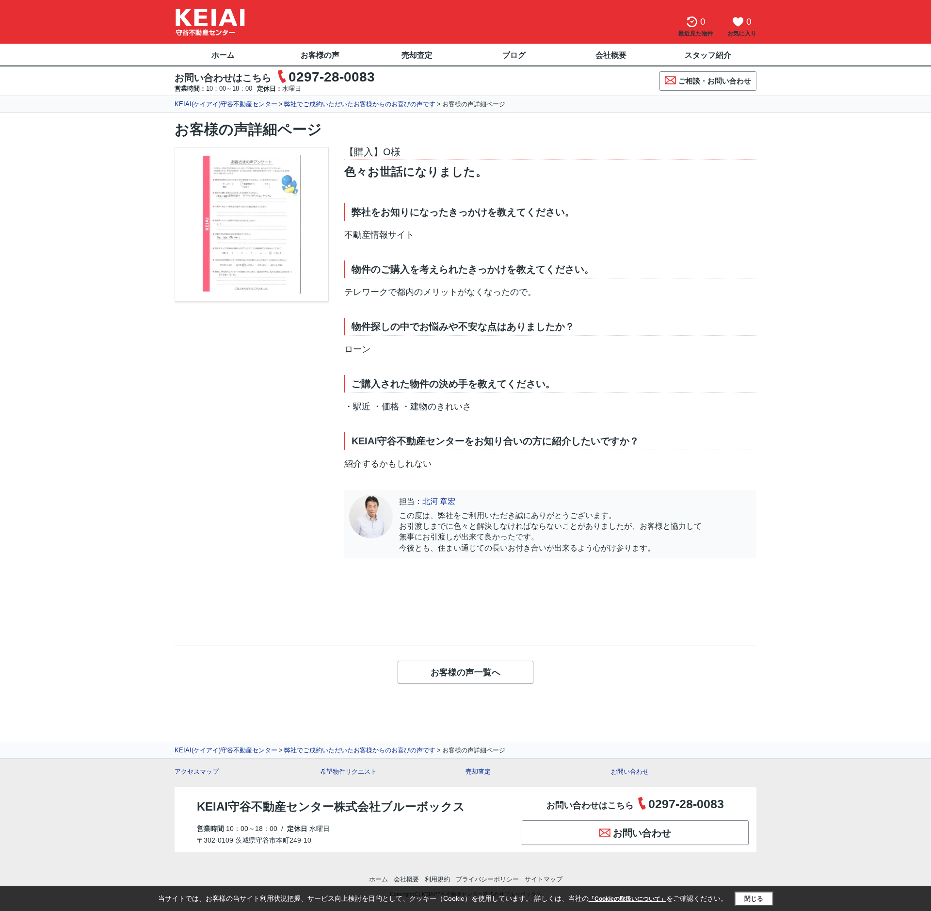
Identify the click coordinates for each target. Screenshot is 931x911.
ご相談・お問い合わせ (714, 81)
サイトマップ (543, 879)
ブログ (514, 55)
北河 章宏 (438, 501)
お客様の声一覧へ (465, 672)
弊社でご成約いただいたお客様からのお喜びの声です (359, 104)
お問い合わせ (630, 771)
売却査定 (417, 55)
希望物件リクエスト (348, 771)
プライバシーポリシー (487, 879)
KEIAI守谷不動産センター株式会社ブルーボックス (331, 806)
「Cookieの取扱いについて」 (627, 898)
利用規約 (437, 879)
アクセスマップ (197, 771)
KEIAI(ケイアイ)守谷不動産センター (226, 104)
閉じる (753, 898)
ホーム (223, 55)
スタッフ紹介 (708, 55)
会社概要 (610, 55)
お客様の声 (320, 55)
